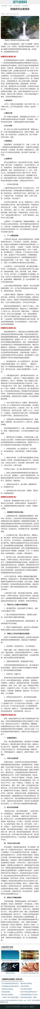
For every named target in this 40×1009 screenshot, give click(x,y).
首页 (10, 5)
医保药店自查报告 (7, 989)
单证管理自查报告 (26, 989)
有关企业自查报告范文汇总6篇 (13, 1000)
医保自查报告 (6, 992)
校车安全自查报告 (7, 994)
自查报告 (25, 5)
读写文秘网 (16, 1006)
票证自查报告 (25, 986)
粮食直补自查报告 (26, 983)
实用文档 (17, 5)
